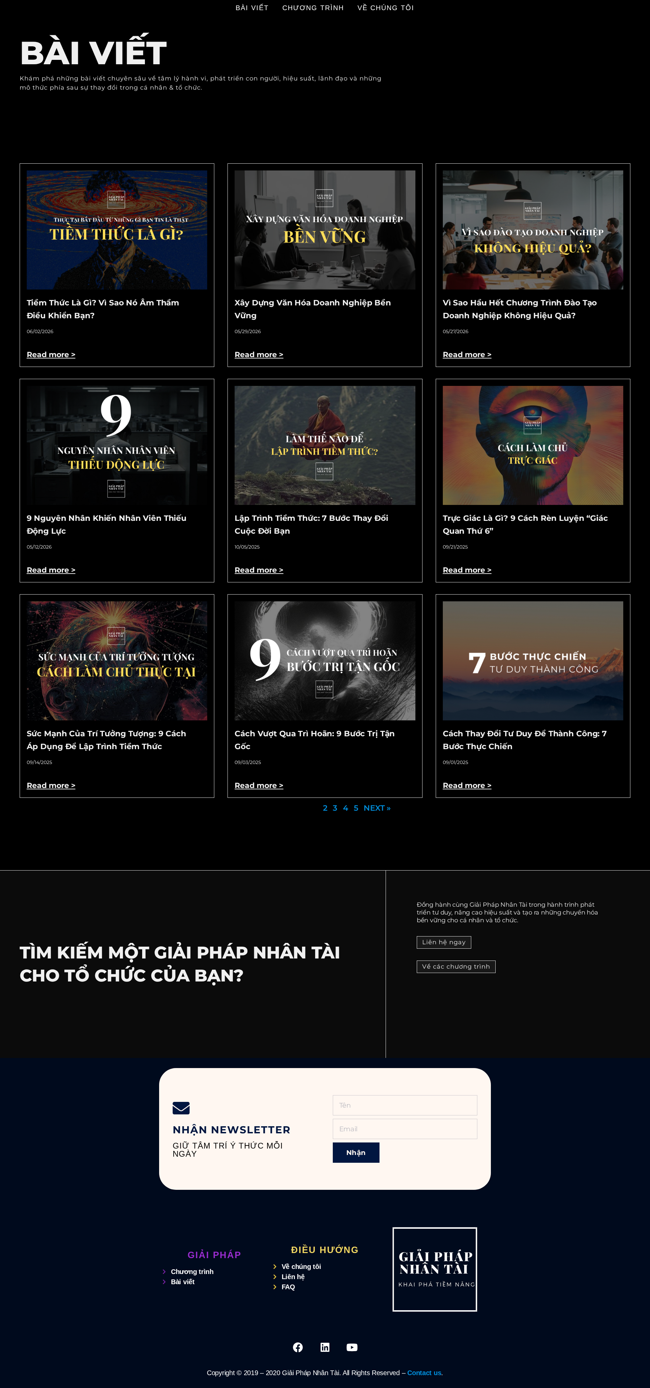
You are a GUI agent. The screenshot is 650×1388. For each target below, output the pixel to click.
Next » (377, 808)
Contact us (424, 1373)
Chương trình (313, 7)
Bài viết (252, 7)
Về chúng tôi (386, 7)
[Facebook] (298, 1347)
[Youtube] (352, 1347)
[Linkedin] (325, 1347)
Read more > (51, 354)
